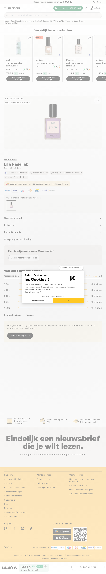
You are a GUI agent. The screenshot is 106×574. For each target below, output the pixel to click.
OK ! (68, 301)
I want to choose (37, 301)
